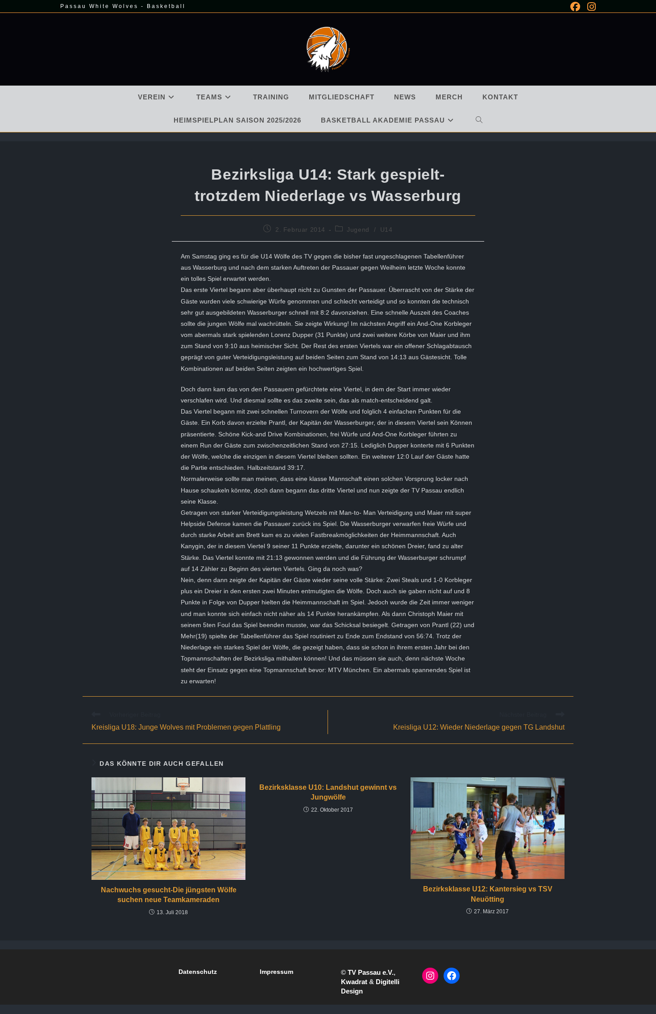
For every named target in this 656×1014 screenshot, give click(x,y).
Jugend (358, 229)
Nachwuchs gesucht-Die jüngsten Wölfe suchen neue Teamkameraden (169, 894)
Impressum (276, 971)
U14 (386, 229)
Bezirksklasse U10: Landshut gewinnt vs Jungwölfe (328, 792)
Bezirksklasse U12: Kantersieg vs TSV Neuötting (487, 894)
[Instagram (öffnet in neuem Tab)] (590, 7)
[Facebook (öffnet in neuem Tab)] (575, 7)
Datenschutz (198, 971)
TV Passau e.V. (371, 972)
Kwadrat (354, 981)
